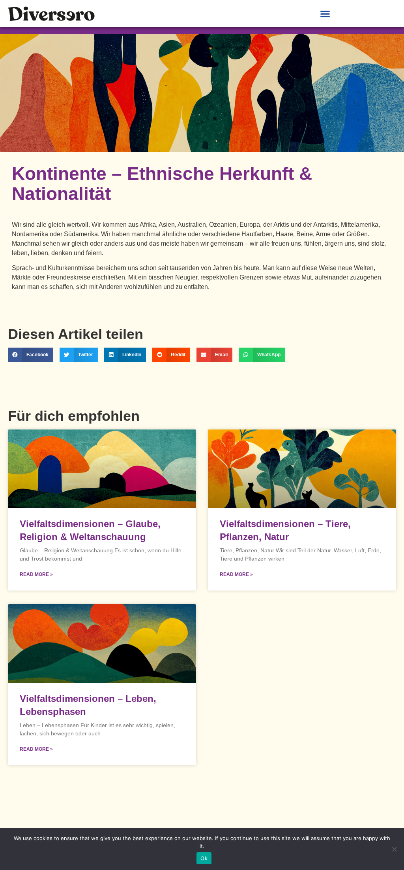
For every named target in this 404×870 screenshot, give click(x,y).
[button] (325, 13)
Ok (204, 858)
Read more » (36, 574)
